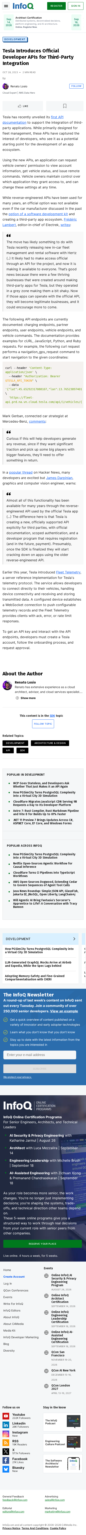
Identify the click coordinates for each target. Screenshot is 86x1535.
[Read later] (65, 106)
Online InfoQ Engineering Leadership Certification (60, 1317)
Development (14, 39)
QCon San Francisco (57, 1354)
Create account (14, 1276)
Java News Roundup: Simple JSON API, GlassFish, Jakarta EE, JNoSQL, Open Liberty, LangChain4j (45, 892)
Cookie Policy (58, 1528)
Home (7, 1270)
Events (7, 1297)
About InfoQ (11, 1317)
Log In (8, 1283)
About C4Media (13, 1323)
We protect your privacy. (17, 1077)
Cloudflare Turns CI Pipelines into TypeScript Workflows (44, 874)
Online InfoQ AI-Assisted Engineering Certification (62, 1337)
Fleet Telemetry (68, 572)
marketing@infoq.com (57, 1511)
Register (56, 5)
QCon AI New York (63, 1370)
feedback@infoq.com (15, 1499)
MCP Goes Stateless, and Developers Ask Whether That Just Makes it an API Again (41, 785)
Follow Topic (43, 723)
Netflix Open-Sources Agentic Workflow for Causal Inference (42, 865)
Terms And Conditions (35, 1528)
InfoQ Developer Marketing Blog (21, 1341)
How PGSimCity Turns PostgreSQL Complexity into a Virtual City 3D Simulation (44, 794)
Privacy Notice (11, 1528)
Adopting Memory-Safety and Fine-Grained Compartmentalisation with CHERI (34, 977)
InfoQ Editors (11, 1310)
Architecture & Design (50, 743)
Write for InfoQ (13, 1303)
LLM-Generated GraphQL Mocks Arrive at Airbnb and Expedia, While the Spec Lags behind (38, 964)
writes (65, 225)
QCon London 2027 (60, 1387)
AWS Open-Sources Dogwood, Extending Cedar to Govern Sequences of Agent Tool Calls (45, 883)
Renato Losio (18, 86)
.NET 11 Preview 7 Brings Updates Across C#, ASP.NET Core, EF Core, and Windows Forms (43, 821)
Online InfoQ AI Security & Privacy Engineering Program (63, 1280)
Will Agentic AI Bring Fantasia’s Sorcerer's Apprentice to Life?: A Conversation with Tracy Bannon (45, 904)
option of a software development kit (38, 214)
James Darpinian (59, 478)
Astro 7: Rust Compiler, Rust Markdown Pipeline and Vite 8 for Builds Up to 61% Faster (46, 812)
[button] (39, 1068)
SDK (52, 716)
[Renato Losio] (6, 86)
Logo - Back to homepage (23, 5)
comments (37, 421)
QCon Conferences (15, 1290)
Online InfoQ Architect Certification (60, 1299)
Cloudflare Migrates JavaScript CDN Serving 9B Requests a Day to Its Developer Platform (45, 803)
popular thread (21, 472)
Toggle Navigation (6, 6)
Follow (76, 86)
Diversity (9, 1350)
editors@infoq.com (13, 1511)
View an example (64, 1011)
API (8, 750)
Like (25, 106)
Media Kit (9, 1330)
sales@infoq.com (55, 1499)
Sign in (75, 5)
